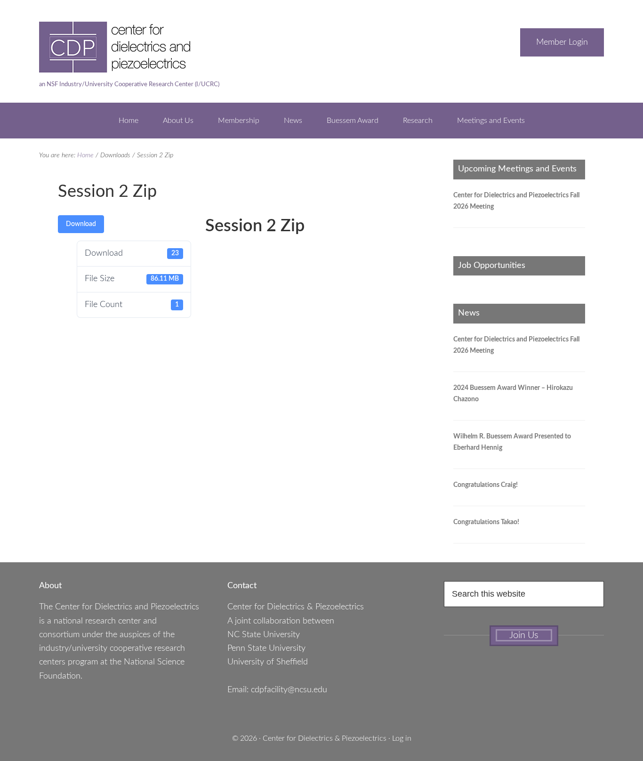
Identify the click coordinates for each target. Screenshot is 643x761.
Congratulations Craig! (485, 485)
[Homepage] (133, 67)
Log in (401, 738)
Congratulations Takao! (486, 522)
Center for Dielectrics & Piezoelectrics (324, 738)
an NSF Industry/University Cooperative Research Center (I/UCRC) (129, 84)
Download (81, 224)
